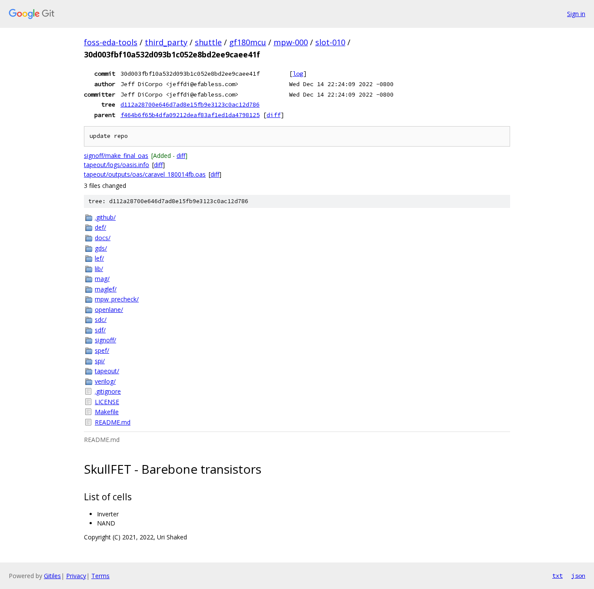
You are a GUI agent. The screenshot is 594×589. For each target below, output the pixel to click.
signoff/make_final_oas (116, 155)
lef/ (99, 258)
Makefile (107, 412)
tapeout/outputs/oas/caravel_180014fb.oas (145, 174)
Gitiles (52, 576)
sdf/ (100, 330)
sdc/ (101, 319)
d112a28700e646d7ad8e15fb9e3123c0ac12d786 (190, 104)
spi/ (100, 361)
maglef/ (106, 289)
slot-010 (330, 42)
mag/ (102, 278)
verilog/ (105, 381)
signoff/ (105, 340)
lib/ (99, 268)
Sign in (576, 14)
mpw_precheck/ (117, 299)
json (578, 575)
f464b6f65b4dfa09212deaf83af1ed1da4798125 (190, 115)
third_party (166, 42)
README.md (112, 422)
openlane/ (109, 309)
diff (273, 115)
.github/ (105, 217)
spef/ (102, 350)
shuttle (208, 42)
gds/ (101, 248)
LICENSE (107, 402)
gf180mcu (247, 42)
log (298, 73)
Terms (100, 576)
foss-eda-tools (110, 42)
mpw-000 (291, 42)
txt (557, 575)
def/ (100, 227)
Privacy (76, 576)
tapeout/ (107, 371)
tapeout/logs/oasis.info (116, 165)
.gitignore (108, 391)
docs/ (102, 238)
